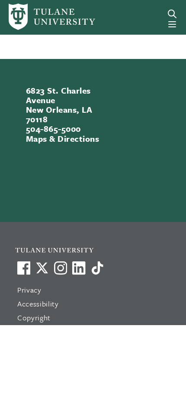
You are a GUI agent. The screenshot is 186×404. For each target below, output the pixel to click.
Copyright (34, 317)
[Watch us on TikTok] (97, 267)
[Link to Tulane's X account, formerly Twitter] (41, 267)
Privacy (29, 289)
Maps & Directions (62, 138)
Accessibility (38, 303)
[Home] (42, 16)
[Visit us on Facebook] (23, 267)
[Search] (172, 14)
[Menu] (172, 24)
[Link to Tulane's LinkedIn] (78, 267)
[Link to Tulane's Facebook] (60, 267)
